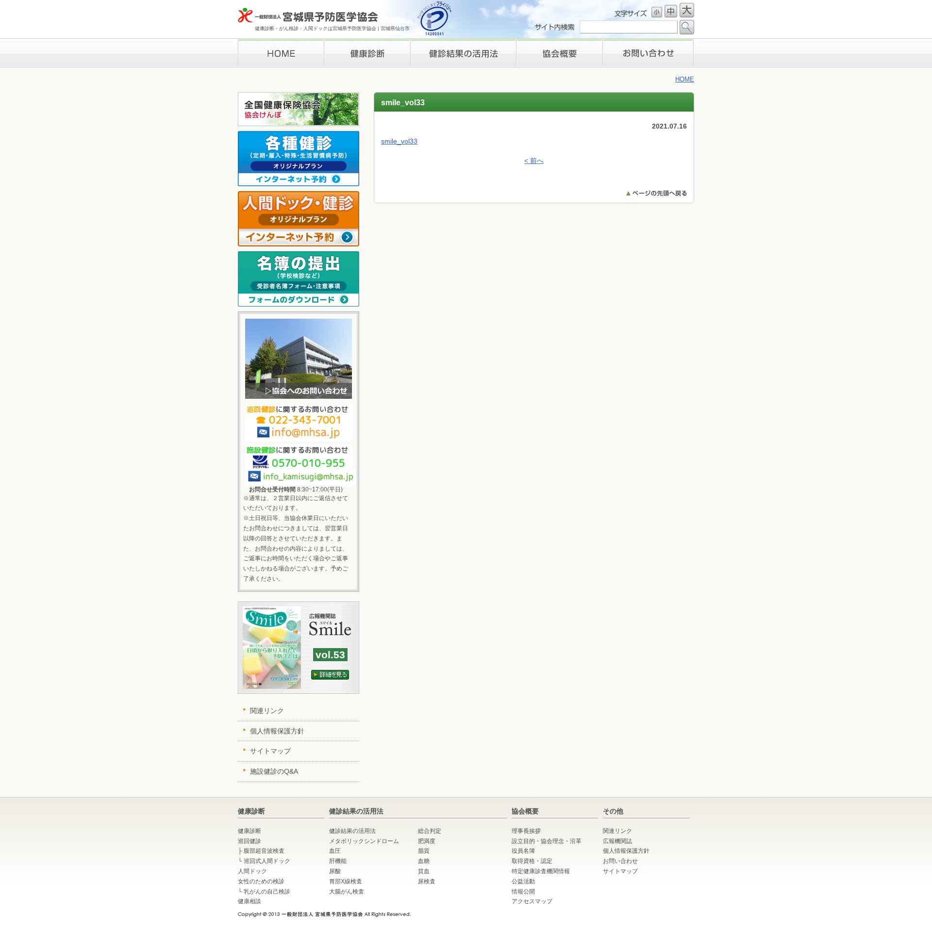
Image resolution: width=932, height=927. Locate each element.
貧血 (424, 871)
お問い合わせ (648, 52)
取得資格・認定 (532, 861)
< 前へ (534, 160)
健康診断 (367, 52)
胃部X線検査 (345, 881)
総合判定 (429, 831)
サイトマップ (270, 751)
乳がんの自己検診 (267, 891)
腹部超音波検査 (264, 850)
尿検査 (426, 881)
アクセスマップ (532, 901)
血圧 (335, 850)
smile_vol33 (399, 141)
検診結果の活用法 (463, 52)
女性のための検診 (261, 881)
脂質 (424, 850)
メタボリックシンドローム (364, 841)
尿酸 (335, 871)
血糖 (424, 861)
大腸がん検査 (346, 891)
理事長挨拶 (559, 52)
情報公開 (523, 891)
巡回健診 (249, 841)
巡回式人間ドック (267, 861)
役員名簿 (523, 850)
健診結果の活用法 (352, 831)
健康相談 (249, 901)
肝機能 (338, 861)
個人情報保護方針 (277, 731)
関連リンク (267, 711)
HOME (281, 52)
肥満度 (426, 841)
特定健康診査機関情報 (541, 871)
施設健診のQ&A (274, 771)
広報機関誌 (617, 841)
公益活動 (523, 881)
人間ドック (252, 871)
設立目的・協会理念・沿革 (547, 841)
